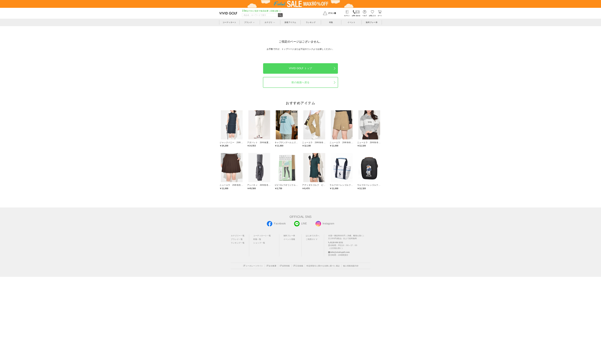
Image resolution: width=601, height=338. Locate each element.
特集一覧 (257, 239)
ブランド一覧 (237, 239)
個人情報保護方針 (351, 266)
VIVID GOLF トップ (300, 68)
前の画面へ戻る (300, 82)
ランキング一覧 (238, 243)
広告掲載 (299, 266)
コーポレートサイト (254, 266)
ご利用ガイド (312, 239)
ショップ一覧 (259, 243)
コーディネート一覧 (262, 236)
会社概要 (272, 266)
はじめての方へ (313, 236)
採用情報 (286, 266)
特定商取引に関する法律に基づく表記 (323, 266)
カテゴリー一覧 (238, 236)
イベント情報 (289, 239)
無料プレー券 (289, 236)
